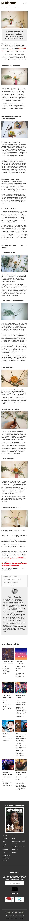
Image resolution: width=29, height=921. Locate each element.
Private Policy (14, 918)
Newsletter (5, 861)
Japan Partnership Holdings (18, 847)
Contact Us (15, 844)
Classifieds (14, 852)
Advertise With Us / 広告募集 (18, 841)
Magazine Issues (6, 855)
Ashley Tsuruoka (11, 38)
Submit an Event (6, 838)
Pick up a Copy (6, 858)
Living (4, 847)
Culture (8, 8)
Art (12, 8)
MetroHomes (15, 849)
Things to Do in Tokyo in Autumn (10, 582)
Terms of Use (20, 918)
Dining (4, 844)
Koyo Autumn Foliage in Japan (13, 579)
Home (2, 8)
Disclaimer (8, 918)
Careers (14, 838)
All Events (5, 836)
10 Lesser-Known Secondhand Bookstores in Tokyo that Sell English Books (14, 564)
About (13, 836)
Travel (4, 852)
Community (5, 849)
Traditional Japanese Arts (9, 585)
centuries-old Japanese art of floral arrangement (13, 49)
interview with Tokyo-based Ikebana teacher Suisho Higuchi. (13, 558)
